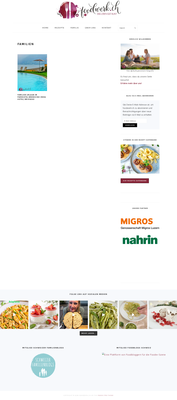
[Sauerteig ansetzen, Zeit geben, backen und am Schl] (73, 315)
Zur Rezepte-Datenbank (135, 181)
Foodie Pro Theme (106, 395)
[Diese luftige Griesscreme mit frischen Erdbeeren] (44, 315)
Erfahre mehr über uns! (131, 83)
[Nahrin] (140, 239)
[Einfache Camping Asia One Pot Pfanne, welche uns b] (14, 315)
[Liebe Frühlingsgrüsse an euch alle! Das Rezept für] (103, 315)
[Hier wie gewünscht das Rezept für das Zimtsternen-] (163, 315)
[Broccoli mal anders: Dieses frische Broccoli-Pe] (133, 315)
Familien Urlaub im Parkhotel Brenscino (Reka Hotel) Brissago (31, 97)
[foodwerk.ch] (88, 20)
